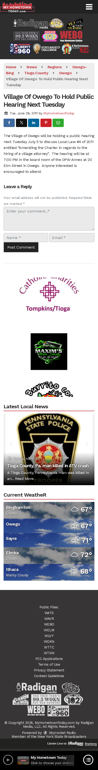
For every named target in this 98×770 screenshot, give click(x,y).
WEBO (49, 624)
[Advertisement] (49, 285)
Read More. (24, 478)
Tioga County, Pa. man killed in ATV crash (48, 465)
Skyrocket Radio (61, 733)
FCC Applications (49, 659)
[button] (89, 7)
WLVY (49, 636)
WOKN (49, 641)
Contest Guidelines (49, 676)
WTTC (49, 647)
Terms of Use (49, 664)
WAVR (49, 618)
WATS (49, 613)
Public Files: (49, 607)
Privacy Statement (49, 670)
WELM (49, 630)
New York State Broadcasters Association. (61, 738)
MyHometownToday (58, 113)
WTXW (49, 653)
